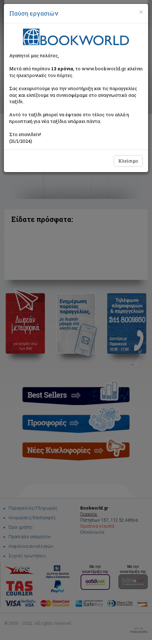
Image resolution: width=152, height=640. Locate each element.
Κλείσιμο (128, 161)
